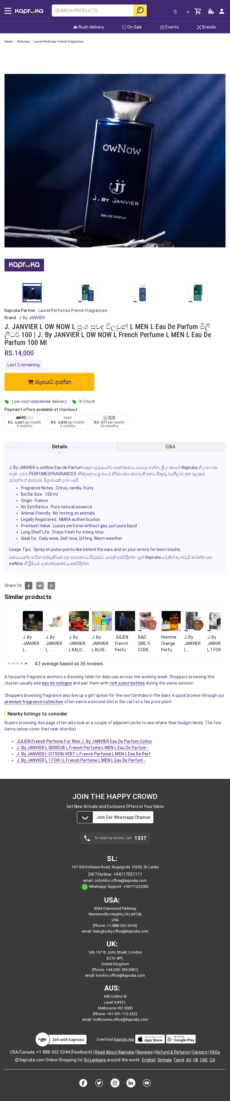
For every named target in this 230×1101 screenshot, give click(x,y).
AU (188, 1059)
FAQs (215, 1052)
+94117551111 (127, 874)
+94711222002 (136, 886)
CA (212, 1059)
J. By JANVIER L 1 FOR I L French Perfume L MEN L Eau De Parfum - (81, 760)
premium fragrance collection (33, 701)
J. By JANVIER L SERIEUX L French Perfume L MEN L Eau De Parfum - (82, 747)
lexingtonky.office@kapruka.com (121, 931)
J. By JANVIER (32, 317)
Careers (200, 1052)
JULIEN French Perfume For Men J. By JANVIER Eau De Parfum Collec (84, 741)
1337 (140, 838)
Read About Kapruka (114, 1052)
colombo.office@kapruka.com (120, 880)
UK (195, 1059)
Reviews (145, 1052)
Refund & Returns (172, 1052)
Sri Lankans (95, 1059)
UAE (204, 1059)
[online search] (140, 11)
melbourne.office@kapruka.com (120, 1019)
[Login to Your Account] (222, 13)
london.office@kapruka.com (120, 975)
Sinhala (165, 1059)
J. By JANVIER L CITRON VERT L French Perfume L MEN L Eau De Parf (83, 754)
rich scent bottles (127, 683)
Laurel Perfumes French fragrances (72, 310)
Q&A (170, 446)
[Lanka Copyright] (17, 1059)
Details (59, 446)
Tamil (178, 1059)
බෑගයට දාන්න (52, 382)
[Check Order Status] (211, 13)
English (149, 1059)
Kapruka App (124, 1039)
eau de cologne (57, 683)
